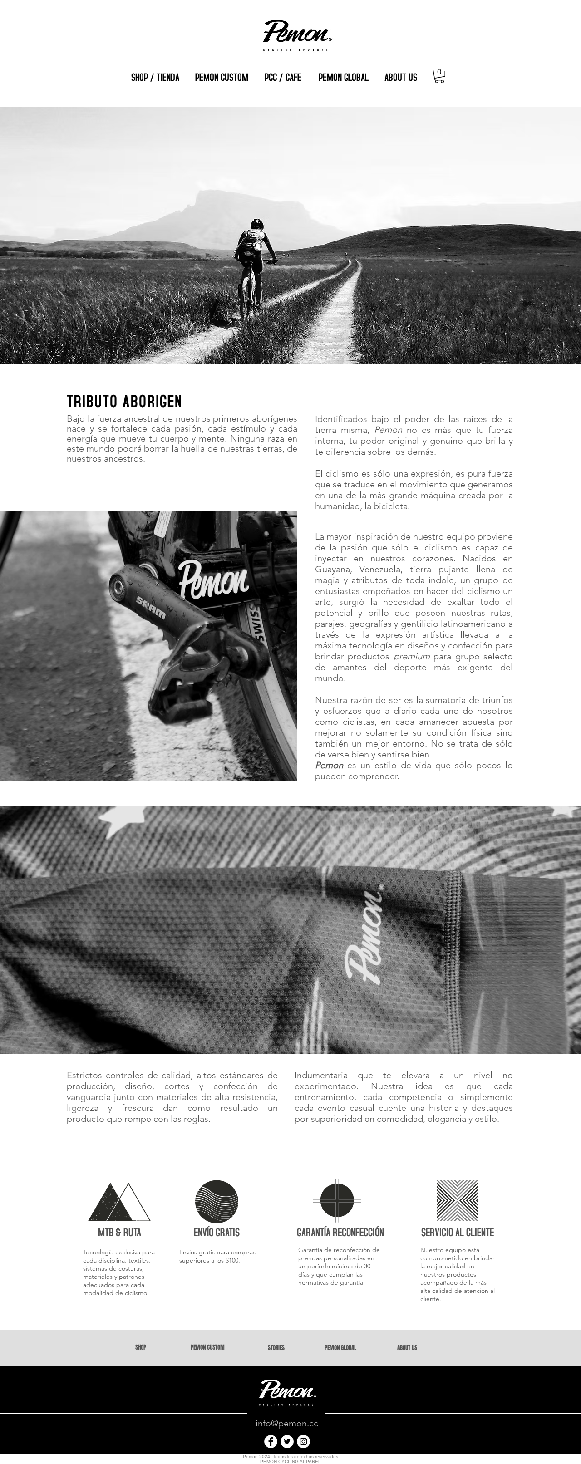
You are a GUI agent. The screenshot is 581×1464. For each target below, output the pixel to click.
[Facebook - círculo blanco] (270, 1441)
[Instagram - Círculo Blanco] (303, 1441)
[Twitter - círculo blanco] (287, 1441)
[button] (439, 76)
